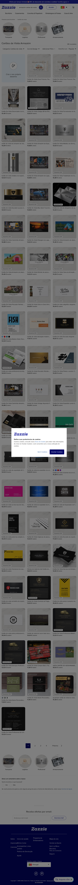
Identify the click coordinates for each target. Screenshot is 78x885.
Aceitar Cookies (57, 452)
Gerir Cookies (42, 452)
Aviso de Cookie (40, 442)
